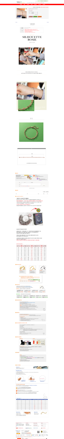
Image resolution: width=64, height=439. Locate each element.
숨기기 (46, 438)
